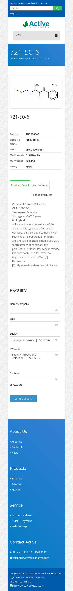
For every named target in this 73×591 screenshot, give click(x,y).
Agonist (15, 489)
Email (13, 318)
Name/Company (19, 304)
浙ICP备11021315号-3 (20, 581)
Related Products (41, 194)
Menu (18, 35)
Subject (14, 333)
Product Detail (20, 185)
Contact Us (17, 447)
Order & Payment (21, 521)
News (14, 452)
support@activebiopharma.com (31, 3)
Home (13, 58)
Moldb (41, 577)
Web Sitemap (19, 526)
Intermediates (40, 185)
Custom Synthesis (21, 515)
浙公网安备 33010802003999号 (28, 585)
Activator (16, 484)
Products (23, 58)
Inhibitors (16, 478)
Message (15, 348)
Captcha (14, 373)
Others (34, 58)
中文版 (13, 14)
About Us (16, 441)
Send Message (23, 398)
